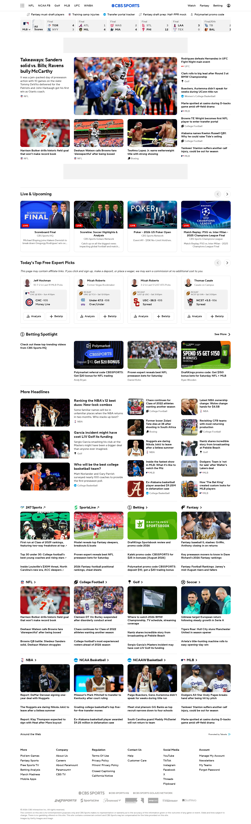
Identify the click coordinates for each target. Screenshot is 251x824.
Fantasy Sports (29, 760)
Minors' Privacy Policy (105, 765)
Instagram (169, 765)
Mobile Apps (28, 779)
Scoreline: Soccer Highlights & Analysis (98, 226)
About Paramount (67, 765)
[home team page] (29, 299)
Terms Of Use (100, 756)
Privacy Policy (100, 760)
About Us (62, 756)
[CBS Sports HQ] (119, 792)
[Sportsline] (90, 800)
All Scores (38, 25)
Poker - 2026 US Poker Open (152, 226)
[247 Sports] (65, 800)
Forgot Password (209, 770)
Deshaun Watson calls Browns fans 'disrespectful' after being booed (98, 139)
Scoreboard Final (45, 226)
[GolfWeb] (189, 800)
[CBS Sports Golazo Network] (153, 792)
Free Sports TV (29, 765)
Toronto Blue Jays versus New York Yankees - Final (60, 25)
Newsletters (206, 760)
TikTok (167, 760)
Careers (61, 760)
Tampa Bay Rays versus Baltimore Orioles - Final (218, 25)
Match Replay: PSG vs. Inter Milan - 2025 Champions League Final (206, 226)
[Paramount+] (112, 799)
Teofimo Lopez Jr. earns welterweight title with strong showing (152, 139)
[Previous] (217, 194)
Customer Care (137, 760)
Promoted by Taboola (217, 734)
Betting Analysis (30, 770)
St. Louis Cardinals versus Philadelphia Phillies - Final (155, 25)
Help (131, 756)
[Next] (227, 194)
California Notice (102, 776)
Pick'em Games (29, 756)
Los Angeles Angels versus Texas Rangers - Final (186, 25)
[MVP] (153, 799)
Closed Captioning (103, 771)
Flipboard (169, 784)
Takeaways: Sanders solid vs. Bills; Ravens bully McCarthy (98, 86)
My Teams (205, 765)
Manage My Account (212, 756)
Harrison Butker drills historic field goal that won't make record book (45, 139)
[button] (22, 5)
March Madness (30, 774)
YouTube (168, 756)
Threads (168, 779)
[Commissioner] (134, 799)
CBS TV (61, 774)
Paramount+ (63, 770)
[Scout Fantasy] (170, 800)
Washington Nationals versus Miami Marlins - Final (123, 25)
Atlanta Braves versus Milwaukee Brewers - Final (92, 25)
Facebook (169, 770)
